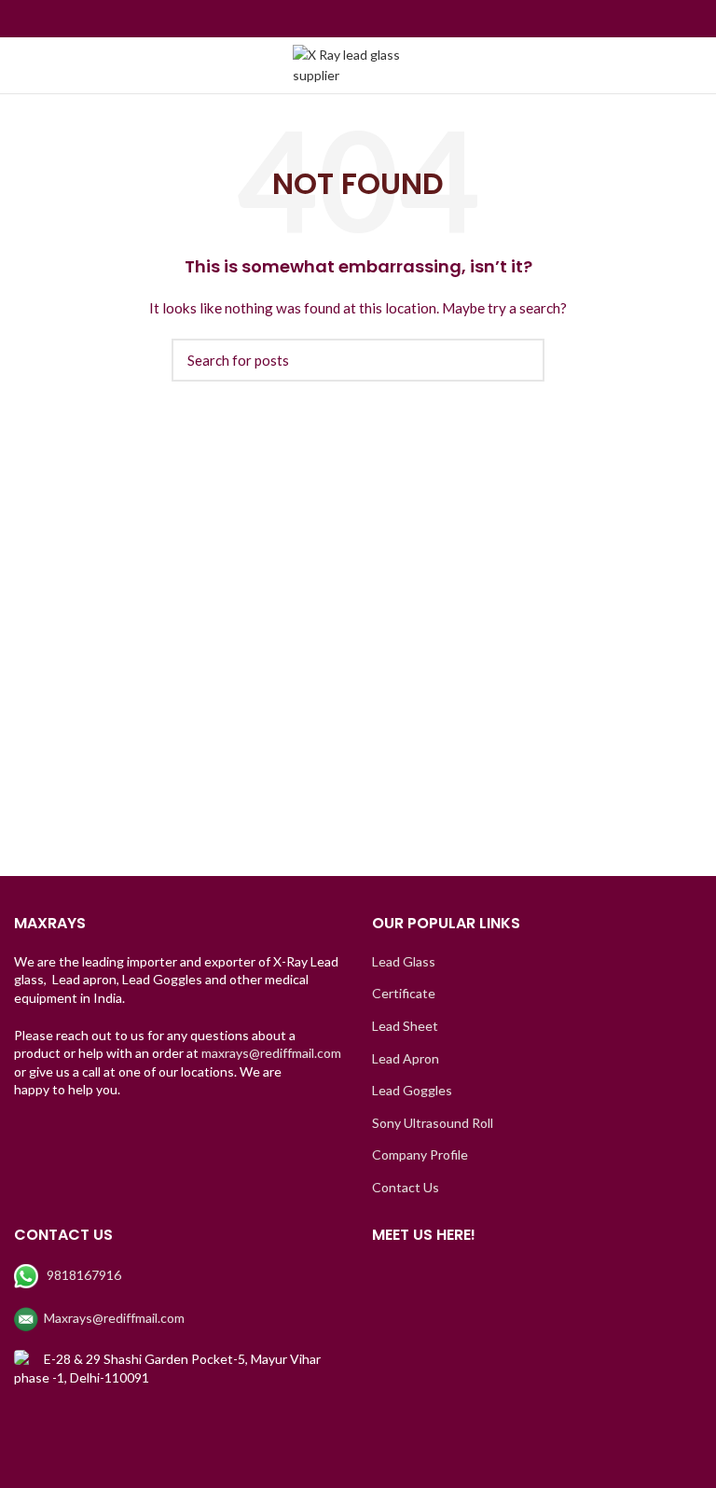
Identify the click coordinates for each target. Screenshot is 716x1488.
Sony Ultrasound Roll (432, 1123)
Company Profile (420, 1154)
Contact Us (405, 1187)
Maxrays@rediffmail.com (114, 1318)
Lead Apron (405, 1058)
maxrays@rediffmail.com (271, 1053)
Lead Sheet (405, 1026)
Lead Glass (403, 961)
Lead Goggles (412, 1090)
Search (519, 360)
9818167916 (84, 1275)
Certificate (403, 993)
